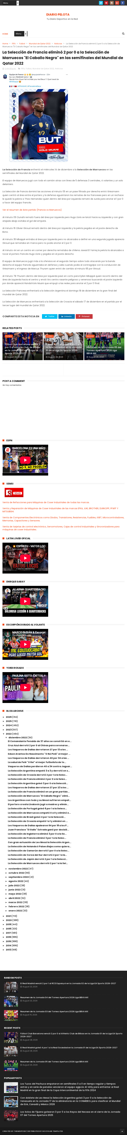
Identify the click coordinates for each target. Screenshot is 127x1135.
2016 (8, 937)
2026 (9, 717)
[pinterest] (106, 3)
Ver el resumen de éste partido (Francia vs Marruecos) (32, 209)
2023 (9, 729)
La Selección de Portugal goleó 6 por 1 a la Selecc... (37, 808)
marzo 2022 (16, 902)
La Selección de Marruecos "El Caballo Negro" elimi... (39, 795)
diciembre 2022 (18, 737)
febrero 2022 (17, 906)
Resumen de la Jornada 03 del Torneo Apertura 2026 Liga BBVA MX (54, 1011)
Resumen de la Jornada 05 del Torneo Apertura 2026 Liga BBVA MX (104, 350)
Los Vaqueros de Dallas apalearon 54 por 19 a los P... (38, 825)
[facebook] (123, 3)
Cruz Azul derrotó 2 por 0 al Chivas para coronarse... (39, 745)
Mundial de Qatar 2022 (39, 43)
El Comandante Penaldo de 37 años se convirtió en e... (40, 741)
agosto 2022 (16, 881)
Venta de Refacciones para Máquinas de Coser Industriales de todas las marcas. (46, 502)
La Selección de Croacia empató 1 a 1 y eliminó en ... (38, 821)
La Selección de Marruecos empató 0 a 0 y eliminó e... (39, 812)
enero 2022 (15, 910)
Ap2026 (90, 336)
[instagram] (112, 3)
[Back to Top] (122, 1131)
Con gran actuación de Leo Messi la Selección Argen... (39, 842)
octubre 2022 (17, 872)
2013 (8, 949)
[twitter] (101, 3)
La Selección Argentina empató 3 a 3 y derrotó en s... (39, 770)
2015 (8, 941)
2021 (8, 916)
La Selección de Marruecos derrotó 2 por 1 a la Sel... (38, 863)
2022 (9, 733)
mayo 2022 (15, 893)
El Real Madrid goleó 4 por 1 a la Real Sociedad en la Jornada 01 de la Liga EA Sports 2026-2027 (63, 349)
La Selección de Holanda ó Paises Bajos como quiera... (39, 846)
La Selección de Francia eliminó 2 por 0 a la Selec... (37, 779)
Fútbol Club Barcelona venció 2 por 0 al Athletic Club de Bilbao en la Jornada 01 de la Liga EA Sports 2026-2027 (22, 349)
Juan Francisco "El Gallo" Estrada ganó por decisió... (38, 829)
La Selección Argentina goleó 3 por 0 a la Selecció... (38, 783)
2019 (8, 924)
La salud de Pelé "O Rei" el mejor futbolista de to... (37, 762)
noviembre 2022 (18, 868)
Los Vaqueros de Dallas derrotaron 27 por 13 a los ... (38, 749)
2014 (9, 945)
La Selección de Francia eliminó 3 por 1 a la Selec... (37, 838)
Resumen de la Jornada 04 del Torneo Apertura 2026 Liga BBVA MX (54, 997)
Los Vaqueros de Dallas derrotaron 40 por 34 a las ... (38, 758)
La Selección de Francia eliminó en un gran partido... (39, 791)
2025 (9, 721)
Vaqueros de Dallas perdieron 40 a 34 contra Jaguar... (40, 766)
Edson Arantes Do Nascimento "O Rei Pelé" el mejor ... (39, 753)
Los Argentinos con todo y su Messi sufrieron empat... (39, 800)
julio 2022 (14, 885)
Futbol (22, 43)
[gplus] (117, 3)
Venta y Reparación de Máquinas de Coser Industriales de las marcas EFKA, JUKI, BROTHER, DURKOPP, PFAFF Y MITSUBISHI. (60, 510)
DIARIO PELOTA (58, 14)
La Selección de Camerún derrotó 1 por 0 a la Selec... (38, 850)
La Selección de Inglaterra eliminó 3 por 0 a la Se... (37, 833)
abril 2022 (15, 898)
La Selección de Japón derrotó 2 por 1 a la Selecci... (37, 859)
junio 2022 (15, 889)
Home (5, 34)
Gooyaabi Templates (52, 1131)
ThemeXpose (20, 1131)
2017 (8, 932)
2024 (9, 725)
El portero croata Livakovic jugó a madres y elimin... (38, 804)
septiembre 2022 (19, 877)
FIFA (13, 43)
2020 (9, 920)
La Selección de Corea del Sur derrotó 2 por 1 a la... (37, 854)
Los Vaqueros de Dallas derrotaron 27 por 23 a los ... (38, 787)
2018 (8, 928)
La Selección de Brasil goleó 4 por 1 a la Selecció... (37, 817)
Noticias (58, 43)
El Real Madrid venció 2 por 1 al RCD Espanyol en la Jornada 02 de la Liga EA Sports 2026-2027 (68, 983)
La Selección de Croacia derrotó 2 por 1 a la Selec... (37, 774)
